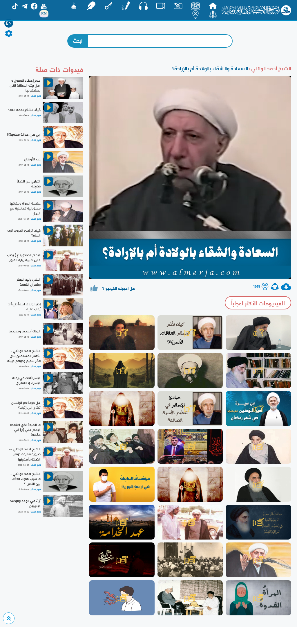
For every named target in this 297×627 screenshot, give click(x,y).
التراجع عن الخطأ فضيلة (29, 183)
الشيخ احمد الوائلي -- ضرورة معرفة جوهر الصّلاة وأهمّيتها (25, 454)
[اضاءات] (195, 14)
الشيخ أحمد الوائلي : (269, 68)
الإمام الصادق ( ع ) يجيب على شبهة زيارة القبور (24, 257)
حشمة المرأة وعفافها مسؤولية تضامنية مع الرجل (25, 208)
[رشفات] (91, 5)
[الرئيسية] (213, 5)
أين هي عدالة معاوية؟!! (24, 134)
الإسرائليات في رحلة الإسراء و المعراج (26, 380)
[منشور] (213, 14)
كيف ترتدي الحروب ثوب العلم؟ (24, 233)
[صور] (178, 5)
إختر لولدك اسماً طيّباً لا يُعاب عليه (24, 306)
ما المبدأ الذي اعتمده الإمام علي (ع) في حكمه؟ (25, 430)
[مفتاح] (108, 5)
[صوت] (143, 6)
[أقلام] (126, 5)
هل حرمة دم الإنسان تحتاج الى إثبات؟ (26, 405)
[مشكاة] (73, 5)
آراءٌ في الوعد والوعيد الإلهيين (25, 503)
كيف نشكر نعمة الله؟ (24, 110)
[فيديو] (160, 5)
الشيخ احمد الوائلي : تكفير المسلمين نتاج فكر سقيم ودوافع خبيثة (24, 356)
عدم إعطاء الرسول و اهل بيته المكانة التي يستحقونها (25, 85)
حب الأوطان (32, 159)
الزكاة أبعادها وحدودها (25, 331)
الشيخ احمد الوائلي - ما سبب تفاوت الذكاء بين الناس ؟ (25, 479)
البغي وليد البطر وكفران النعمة (29, 282)
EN (9, 23)
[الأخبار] (195, 5)
